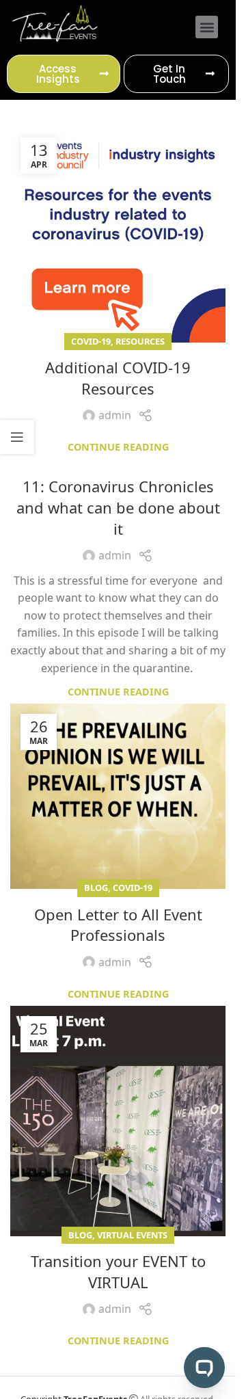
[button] (206, 27)
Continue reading (118, 446)
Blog (96, 887)
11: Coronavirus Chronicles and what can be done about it (118, 507)
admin (114, 415)
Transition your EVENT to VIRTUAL (118, 1271)
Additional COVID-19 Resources (118, 378)
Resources (140, 341)
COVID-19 (91, 341)
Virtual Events (132, 1235)
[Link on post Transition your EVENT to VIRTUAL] (118, 1121)
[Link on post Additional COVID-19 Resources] (118, 235)
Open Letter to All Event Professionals (118, 925)
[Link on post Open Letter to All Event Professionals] (118, 796)
